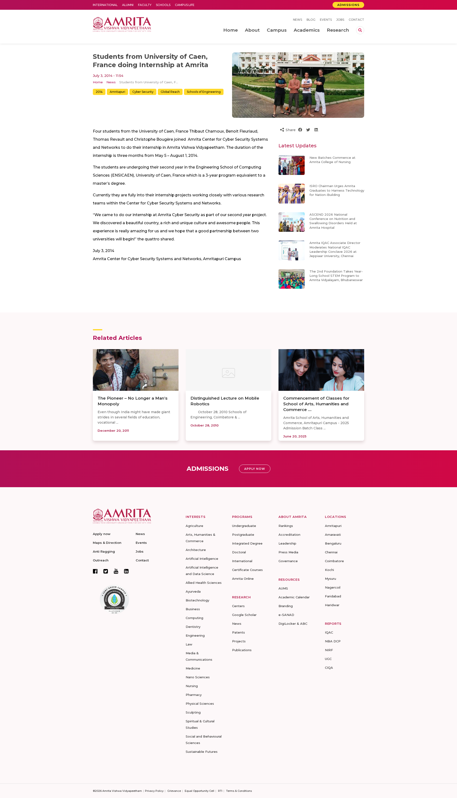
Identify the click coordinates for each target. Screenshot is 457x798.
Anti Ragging (104, 551)
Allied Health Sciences (204, 583)
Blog (311, 19)
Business (193, 609)
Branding (285, 606)
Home (98, 82)
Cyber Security (143, 92)
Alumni (128, 5)
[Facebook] (95, 571)
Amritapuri (117, 92)
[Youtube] (116, 571)
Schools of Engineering (204, 92)
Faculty (144, 5)
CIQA (329, 667)
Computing (194, 618)
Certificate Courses (247, 570)
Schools (163, 5)
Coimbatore (334, 561)
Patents (238, 632)
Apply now (101, 534)
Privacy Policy (154, 791)
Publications (242, 650)
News (297, 19)
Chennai (331, 552)
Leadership (287, 543)
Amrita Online (243, 578)
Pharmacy (194, 695)
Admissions (348, 5)
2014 (99, 92)
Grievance (174, 791)
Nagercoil (332, 587)
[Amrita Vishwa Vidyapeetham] (122, 24)
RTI (220, 791)
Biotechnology (197, 600)
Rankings (285, 526)
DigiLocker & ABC (292, 623)
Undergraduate (244, 526)
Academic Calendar (294, 597)
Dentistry (193, 627)
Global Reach (170, 92)
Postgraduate (243, 534)
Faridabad (333, 596)
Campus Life (184, 5)
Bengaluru (333, 543)
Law (189, 644)
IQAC (329, 632)
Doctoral (239, 552)
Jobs (340, 19)
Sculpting (193, 712)
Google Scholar (244, 615)
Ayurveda (193, 591)
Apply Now (254, 469)
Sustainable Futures (202, 751)
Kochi (329, 570)
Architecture (196, 550)
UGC (328, 659)
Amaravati (333, 534)
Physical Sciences (200, 703)
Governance (288, 561)
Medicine (193, 668)
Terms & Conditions (239, 791)
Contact (356, 19)
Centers (238, 606)
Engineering (195, 635)
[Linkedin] (126, 571)
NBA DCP (333, 641)
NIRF (329, 650)
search (360, 30)
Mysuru (330, 578)
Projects (239, 641)
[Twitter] (105, 571)
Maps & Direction (107, 543)
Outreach (101, 560)
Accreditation (289, 534)
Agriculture (194, 526)
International (105, 5)
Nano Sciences (198, 677)
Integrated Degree (247, 543)
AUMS (283, 588)
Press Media (288, 552)
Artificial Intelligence (202, 558)
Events (326, 19)
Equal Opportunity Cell (199, 791)
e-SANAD (286, 615)
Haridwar (332, 605)
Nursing (192, 686)
